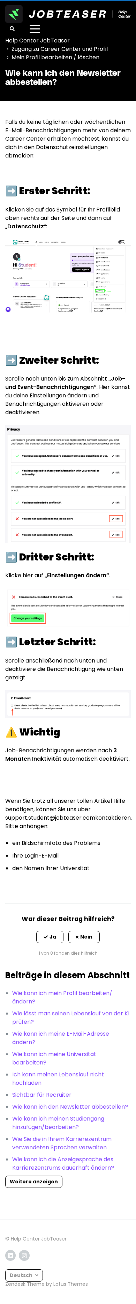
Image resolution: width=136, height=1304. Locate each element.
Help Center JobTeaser (37, 40)
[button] (49, 937)
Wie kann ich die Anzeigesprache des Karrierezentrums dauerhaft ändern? (63, 1163)
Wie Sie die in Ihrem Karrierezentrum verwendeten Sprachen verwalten (62, 1143)
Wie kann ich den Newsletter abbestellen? (70, 1107)
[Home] (68, 14)
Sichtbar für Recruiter (41, 1095)
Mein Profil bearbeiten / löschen (55, 57)
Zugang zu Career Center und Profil (60, 49)
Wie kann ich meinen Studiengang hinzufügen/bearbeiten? (58, 1123)
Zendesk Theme (25, 1284)
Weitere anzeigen (34, 1181)
